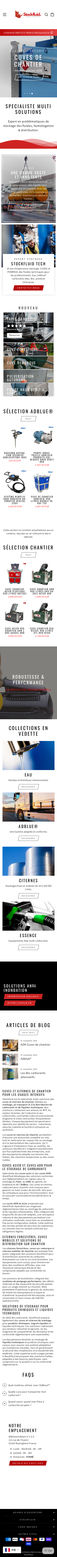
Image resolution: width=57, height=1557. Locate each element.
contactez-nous (28, 288)
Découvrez (14, 335)
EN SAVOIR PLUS (29, 70)
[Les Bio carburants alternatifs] (10, 1074)
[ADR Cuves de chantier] (10, 1045)
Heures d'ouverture (28, 1512)
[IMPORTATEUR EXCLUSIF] (28, 986)
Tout (28, 419)
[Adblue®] (10, 1059)
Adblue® (26, 1059)
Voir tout (28, 1032)
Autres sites (28, 1534)
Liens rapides (28, 1527)
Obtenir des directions (28, 1463)
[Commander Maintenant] (28, 189)
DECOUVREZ (28, 787)
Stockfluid (28, 1519)
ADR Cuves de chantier (35, 1044)
